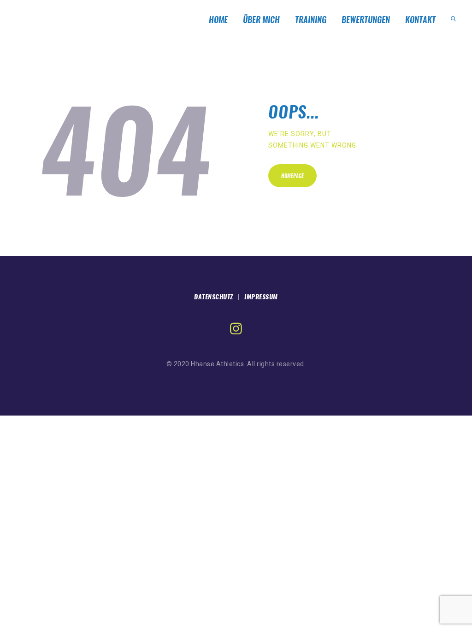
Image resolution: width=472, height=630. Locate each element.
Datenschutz (213, 296)
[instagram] (236, 329)
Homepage (292, 175)
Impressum (261, 296)
